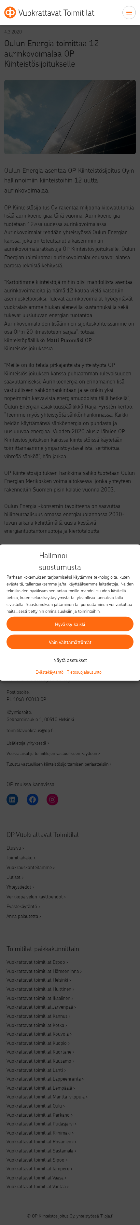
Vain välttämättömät (70, 642)
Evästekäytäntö (49, 672)
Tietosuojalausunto (84, 672)
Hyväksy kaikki (70, 624)
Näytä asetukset (70, 659)
